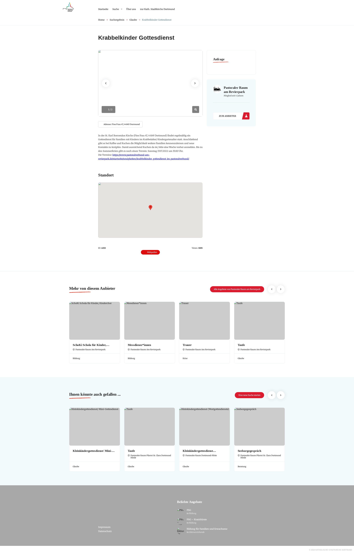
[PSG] (180, 512)
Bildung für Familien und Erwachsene (207, 528)
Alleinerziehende (197, 532)
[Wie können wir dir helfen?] (68, 11)
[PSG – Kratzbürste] (180, 521)
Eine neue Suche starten (249, 395)
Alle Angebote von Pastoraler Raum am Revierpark (237, 289)
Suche (115, 9)
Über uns (131, 9)
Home (101, 19)
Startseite (103, 9)
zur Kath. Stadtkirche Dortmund (157, 9)
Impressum (104, 527)
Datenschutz (105, 531)
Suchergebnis (117, 19)
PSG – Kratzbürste (197, 519)
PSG (189, 510)
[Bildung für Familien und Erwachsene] (180, 530)
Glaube (133, 19)
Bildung (192, 513)
